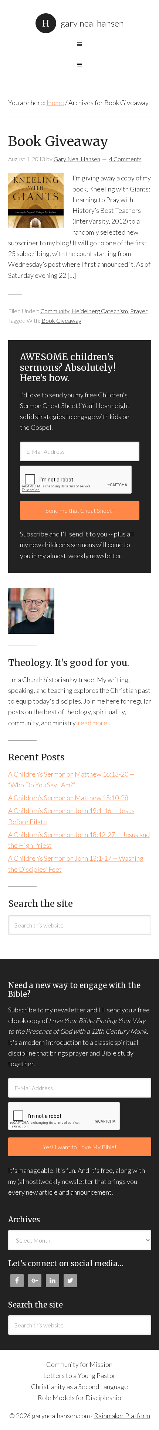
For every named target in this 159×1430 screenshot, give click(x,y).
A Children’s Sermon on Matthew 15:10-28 (68, 798)
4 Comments (125, 158)
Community (54, 310)
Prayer (139, 310)
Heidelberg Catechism (99, 310)
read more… (95, 723)
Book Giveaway (58, 141)
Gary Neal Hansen (92, 23)
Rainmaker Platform (122, 1416)
